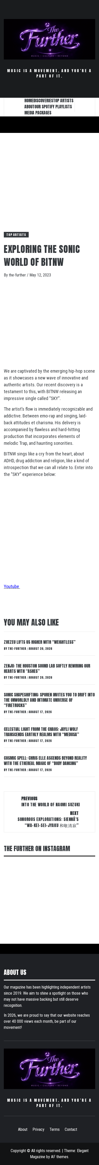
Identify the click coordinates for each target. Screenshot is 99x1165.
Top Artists (16, 234)
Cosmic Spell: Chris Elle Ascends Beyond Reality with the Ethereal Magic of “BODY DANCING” (45, 760)
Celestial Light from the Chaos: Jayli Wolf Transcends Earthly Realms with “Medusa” (41, 731)
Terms (55, 1129)
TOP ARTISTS (63, 100)
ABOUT (29, 107)
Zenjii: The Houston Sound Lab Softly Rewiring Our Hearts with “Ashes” (47, 668)
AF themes (59, 1156)
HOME (28, 100)
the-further (18, 275)
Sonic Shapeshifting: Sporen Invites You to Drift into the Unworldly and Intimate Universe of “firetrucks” (49, 700)
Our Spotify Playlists (53, 107)
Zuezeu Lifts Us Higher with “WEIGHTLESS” (39, 642)
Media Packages (37, 113)
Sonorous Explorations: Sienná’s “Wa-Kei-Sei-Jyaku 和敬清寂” (48, 819)
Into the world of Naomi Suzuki (50, 801)
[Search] (85, 105)
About (22, 1129)
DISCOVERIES (43, 100)
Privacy (38, 1129)
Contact (71, 1129)
